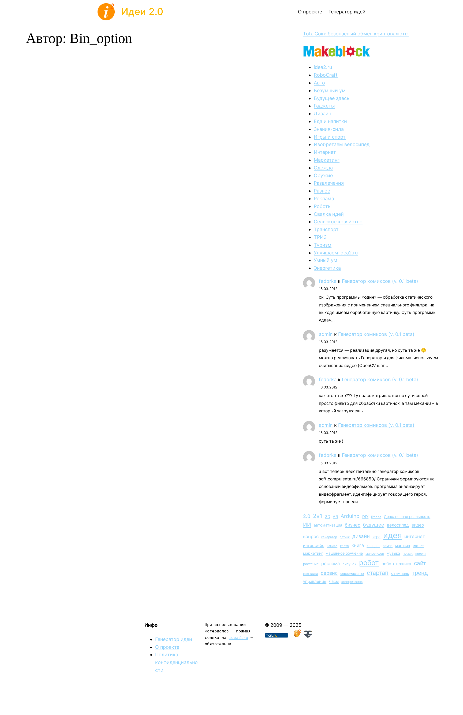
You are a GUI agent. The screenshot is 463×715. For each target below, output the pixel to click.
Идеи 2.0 (142, 11)
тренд (420, 572)
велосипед (398, 525)
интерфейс (313, 545)
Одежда (323, 168)
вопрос (311, 536)
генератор (329, 537)
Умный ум (325, 260)
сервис (329, 573)
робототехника (396, 563)
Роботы (323, 206)
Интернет (325, 152)
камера (332, 546)
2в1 (317, 515)
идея (392, 535)
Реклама (324, 198)
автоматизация (328, 525)
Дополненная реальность (407, 516)
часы (334, 581)
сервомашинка (352, 574)
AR (335, 516)
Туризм (322, 245)
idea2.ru (323, 67)
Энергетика (327, 268)
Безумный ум (330, 90)
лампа (388, 546)
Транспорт (326, 229)
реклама (330, 563)
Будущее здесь (331, 98)
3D (327, 516)
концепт (373, 546)
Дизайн (322, 113)
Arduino (350, 516)
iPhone (376, 517)
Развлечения (329, 183)
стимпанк (400, 573)
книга (358, 545)
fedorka (328, 281)
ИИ (307, 524)
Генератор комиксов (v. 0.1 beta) (380, 281)
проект (420, 553)
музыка (393, 553)
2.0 (306, 516)
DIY (365, 516)
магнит (418, 546)
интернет (414, 536)
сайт (420, 563)
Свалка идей (329, 214)
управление (314, 581)
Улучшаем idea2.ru (336, 252)
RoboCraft (326, 75)
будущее (373, 525)
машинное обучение (344, 553)
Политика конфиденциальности (176, 662)
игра (376, 537)
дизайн (361, 536)
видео (418, 525)
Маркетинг (326, 160)
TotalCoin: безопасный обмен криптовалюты (356, 33)
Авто (319, 83)
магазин (402, 545)
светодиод (310, 574)
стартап (378, 572)
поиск (408, 553)
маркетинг (313, 553)
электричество (352, 582)
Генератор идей (173, 639)
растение (311, 564)
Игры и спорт (330, 137)
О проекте (167, 647)
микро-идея (374, 553)
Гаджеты (324, 106)
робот (369, 562)
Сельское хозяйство (338, 221)
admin (326, 334)
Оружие (323, 175)
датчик (345, 537)
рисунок (349, 564)
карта (344, 546)
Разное (322, 191)
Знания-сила (329, 129)
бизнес (352, 525)
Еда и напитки (330, 121)
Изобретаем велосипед (341, 144)
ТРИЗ (320, 237)
